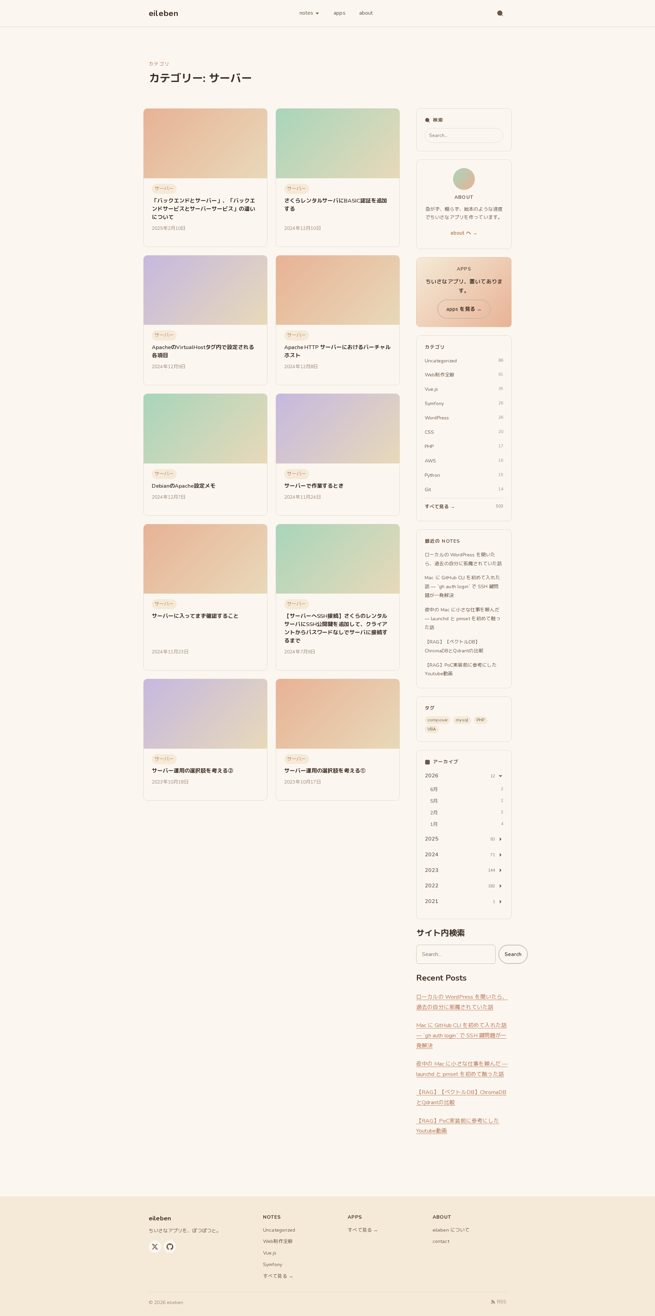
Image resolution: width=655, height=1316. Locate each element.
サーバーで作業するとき (314, 486)
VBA (431, 729)
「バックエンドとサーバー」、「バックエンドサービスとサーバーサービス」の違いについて (203, 209)
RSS (501, 1302)
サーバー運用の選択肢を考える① (325, 771)
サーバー (164, 188)
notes (306, 13)
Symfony (272, 1264)
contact (441, 1241)
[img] (205, 143)
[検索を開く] (500, 13)
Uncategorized (279, 1230)
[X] (155, 1247)
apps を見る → (464, 309)
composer (437, 720)
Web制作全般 (278, 1241)
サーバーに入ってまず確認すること (195, 616)
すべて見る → (278, 1276)
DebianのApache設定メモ (184, 486)
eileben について (451, 1230)
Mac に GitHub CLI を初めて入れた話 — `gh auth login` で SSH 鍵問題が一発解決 (461, 1035)
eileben (164, 13)
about (366, 13)
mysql (462, 720)
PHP (480, 720)
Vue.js (269, 1253)
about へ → (464, 233)
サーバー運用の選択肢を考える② (192, 771)
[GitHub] (170, 1247)
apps (340, 13)
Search (513, 954)
